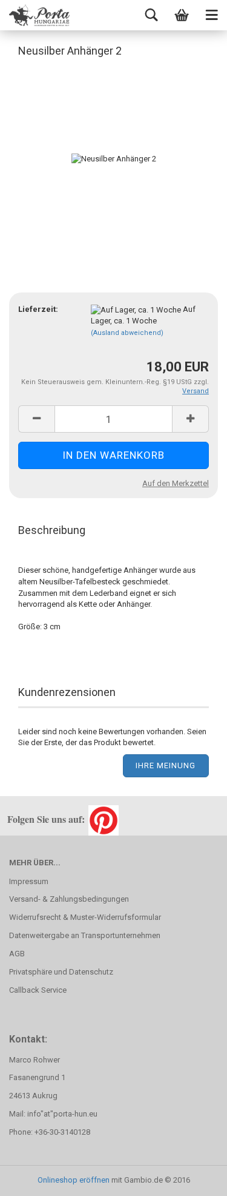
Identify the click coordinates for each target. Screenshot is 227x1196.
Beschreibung (51, 530)
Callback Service (38, 990)
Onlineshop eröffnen (74, 1179)
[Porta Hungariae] (39, 15)
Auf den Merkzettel (175, 483)
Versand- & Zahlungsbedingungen (69, 899)
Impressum (28, 881)
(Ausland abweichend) (127, 333)
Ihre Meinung (166, 765)
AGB (17, 953)
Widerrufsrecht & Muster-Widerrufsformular (85, 917)
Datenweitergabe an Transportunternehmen (84, 935)
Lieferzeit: (38, 309)
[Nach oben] (194, 1178)
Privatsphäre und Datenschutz (61, 971)
